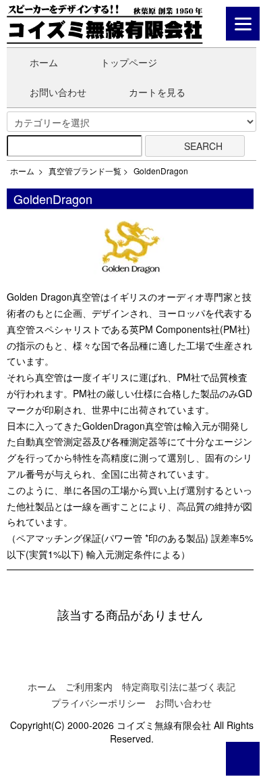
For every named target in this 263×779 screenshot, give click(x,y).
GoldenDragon (161, 170)
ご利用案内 (89, 686)
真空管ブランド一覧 (85, 170)
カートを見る (157, 92)
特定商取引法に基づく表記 (178, 686)
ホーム (44, 62)
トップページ (128, 62)
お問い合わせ (58, 92)
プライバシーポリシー (98, 702)
